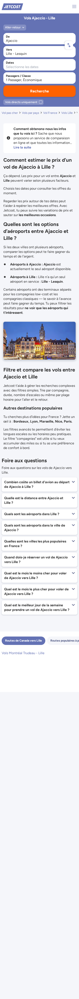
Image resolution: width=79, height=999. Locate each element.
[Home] (12, 6)
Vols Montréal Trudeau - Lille (23, 653)
